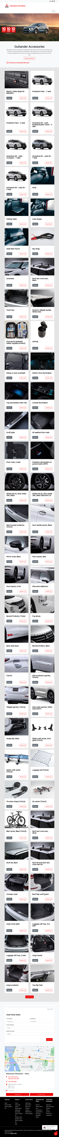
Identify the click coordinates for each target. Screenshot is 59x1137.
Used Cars (28, 1103)
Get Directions (41, 1094)
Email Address (10, 1024)
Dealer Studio (13, 1133)
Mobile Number (10, 1031)
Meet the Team (50, 1106)
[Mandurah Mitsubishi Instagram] (54, 1)
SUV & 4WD (8, 1104)
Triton (16, 1103)
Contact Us (17, 1094)
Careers (48, 1108)
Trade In (27, 1108)
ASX (16, 1124)
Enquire (9, 98)
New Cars (27, 1106)
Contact (48, 1111)
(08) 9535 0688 (12, 1081)
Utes (6, 1103)
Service (38, 1104)
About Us (48, 1104)
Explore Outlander (29, 58)
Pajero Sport (18, 1108)
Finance (27, 1110)
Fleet (47, 1110)
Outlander (17, 1110)
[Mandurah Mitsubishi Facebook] (52, 1)
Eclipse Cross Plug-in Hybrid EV (18, 1120)
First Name (9, 1018)
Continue (49, 1039)
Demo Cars (28, 1104)
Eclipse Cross (18, 1117)
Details (22, 98)
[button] (53, 11)
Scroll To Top (29, 997)
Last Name (33, 1018)
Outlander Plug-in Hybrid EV (18, 1113)
